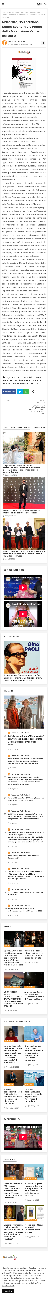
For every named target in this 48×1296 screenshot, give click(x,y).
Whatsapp (26, 391)
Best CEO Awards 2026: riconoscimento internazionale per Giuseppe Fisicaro (21, 512)
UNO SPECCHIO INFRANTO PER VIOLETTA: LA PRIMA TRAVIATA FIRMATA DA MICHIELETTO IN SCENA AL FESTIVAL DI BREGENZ (13, 999)
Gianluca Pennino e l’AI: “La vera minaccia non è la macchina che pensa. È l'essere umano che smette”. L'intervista (13, 1191)
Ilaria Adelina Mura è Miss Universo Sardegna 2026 (23, 857)
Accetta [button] (8, 1291)
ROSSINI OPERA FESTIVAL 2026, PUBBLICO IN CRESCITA (25, 893)
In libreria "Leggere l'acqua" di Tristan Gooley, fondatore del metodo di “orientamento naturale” (33, 1190)
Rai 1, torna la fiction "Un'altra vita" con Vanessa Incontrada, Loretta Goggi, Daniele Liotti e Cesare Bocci (26, 740)
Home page (7, 12)
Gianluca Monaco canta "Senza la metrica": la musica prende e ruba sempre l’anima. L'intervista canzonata (33, 1053)
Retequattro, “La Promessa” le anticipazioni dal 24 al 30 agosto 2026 (25, 909)
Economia (8, 380)
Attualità (28, 377)
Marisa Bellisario (21, 383)
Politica (16, 12)
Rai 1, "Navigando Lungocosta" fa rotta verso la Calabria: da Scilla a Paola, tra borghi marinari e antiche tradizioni (25, 816)
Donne (38, 377)
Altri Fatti (16, 377)
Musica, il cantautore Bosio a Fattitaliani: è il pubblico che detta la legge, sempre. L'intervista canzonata (13, 1096)
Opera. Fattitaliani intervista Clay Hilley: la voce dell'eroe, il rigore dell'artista (34, 954)
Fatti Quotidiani (22, 380)
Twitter (20, 391)
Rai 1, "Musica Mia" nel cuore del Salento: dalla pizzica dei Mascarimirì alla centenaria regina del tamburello (25, 761)
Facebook (10, 391)
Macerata (37, 380)
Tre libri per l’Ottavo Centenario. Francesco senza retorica (33, 1228)
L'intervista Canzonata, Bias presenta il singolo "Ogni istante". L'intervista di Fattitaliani (33, 1095)
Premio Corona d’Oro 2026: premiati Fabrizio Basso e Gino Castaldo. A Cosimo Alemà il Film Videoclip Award (24, 553)
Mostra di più (39, 427)
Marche (6, 383)
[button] (45, 3)
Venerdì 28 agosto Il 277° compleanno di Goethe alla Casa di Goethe (26, 799)
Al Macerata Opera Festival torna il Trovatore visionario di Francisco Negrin (34, 995)
